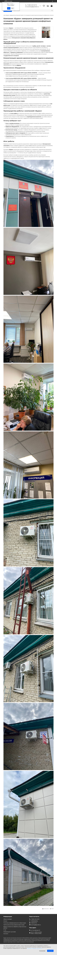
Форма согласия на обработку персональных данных (14, 927)
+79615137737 (34, 922)
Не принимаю (42, 950)
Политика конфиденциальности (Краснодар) (14, 922)
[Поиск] (52, 10)
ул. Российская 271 (35, 930)
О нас (4, 929)
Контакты (5, 933)
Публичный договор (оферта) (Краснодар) (13, 924)
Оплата (5, 921)
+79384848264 (34, 921)
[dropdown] (4, 1)
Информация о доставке (9, 931)
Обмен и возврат (7, 919)
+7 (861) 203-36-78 (32, 5)
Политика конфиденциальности (34, 948)
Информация (7, 916)
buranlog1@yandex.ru (33, 6)
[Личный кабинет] (52, 1)
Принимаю (50, 950)
